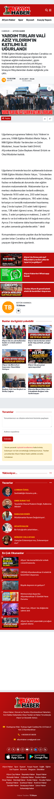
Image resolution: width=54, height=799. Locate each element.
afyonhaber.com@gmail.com (28, 740)
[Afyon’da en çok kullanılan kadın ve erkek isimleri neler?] (14, 332)
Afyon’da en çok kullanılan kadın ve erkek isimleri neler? (14, 343)
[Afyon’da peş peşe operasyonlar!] (40, 356)
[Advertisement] (27, 661)
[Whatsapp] (41, 749)
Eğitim (48, 767)
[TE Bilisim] (8, 307)
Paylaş (7, 118)
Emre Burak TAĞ (22, 501)
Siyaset (30, 20)
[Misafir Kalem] (7, 528)
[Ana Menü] (50, 10)
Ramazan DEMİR (22, 514)
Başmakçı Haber (28, 774)
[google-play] (39, 757)
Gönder (7, 439)
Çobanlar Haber (27, 777)
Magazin (32, 769)
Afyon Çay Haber (13, 774)
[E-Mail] (18, 311)
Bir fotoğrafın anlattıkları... (26, 530)
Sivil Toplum (14, 769)
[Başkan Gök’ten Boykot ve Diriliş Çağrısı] (14, 381)
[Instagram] (22, 749)
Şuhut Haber (41, 785)
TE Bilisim (20, 306)
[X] (13, 749)
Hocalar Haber (45, 780)
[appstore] (15, 757)
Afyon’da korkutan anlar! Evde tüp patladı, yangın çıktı (39, 343)
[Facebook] (9, 749)
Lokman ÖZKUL (21, 490)
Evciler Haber (32, 780)
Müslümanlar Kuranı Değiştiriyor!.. (29, 518)
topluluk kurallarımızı (25, 447)
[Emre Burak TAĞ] (7, 504)
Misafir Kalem (21, 526)
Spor (20, 20)
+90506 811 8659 (28, 735)
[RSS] (45, 749)
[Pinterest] (18, 749)
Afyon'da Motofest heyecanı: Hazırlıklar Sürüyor (11, 367)
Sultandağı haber (27, 788)
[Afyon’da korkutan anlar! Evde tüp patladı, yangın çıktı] (40, 332)
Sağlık (41, 767)
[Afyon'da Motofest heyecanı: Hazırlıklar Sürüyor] (14, 356)
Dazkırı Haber (40, 777)
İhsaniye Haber (12, 783)
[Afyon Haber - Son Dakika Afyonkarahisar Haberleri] (17, 10)
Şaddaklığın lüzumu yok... (26, 493)
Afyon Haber (8, 20)
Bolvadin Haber (13, 777)
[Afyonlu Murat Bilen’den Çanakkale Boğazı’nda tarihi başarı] (40, 381)
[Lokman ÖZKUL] (7, 491)
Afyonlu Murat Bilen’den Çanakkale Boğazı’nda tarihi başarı (39, 391)
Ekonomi (23, 769)
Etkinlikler (41, 769)
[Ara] (46, 10)
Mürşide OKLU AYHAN (24, 537)
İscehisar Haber (26, 783)
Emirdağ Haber (19, 780)
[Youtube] (27, 749)
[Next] (36, 749)
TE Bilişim (33, 795)
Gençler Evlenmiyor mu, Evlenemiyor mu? (31, 541)
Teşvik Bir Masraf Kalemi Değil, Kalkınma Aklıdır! (32, 505)
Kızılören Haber (40, 783)
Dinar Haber (7, 780)
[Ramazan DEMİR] (7, 516)
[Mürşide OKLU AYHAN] (7, 540)
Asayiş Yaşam (44, 20)
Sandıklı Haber (13, 785)
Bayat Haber (41, 774)
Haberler (6, 31)
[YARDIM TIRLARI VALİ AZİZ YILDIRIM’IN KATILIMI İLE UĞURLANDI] (27, 99)
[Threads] (32, 749)
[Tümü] (50, 473)
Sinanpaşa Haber (27, 785)
